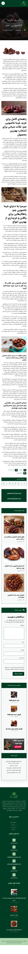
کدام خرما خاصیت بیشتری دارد (13, 768)
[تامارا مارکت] (23, 3)
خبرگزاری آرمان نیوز (16, 943)
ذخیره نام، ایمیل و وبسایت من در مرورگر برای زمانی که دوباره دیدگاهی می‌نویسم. (14, 668)
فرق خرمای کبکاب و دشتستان (14, 770)
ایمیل (22, 650)
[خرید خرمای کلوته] (14, 695)
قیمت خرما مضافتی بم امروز (13, 773)
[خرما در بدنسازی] (14, 909)
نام (23, 642)
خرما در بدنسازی (14, 766)
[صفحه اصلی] (24, 30)
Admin (21, 470)
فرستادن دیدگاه (18, 674)
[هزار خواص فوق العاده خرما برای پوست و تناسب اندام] (14, 892)
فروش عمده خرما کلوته (14, 715)
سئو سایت (17, 941)
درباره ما (13, 825)
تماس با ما (13, 827)
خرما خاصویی (19, 473)
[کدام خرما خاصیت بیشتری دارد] (14, 924)
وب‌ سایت (21, 658)
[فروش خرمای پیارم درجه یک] (14, 723)
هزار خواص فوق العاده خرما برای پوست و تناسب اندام (13, 762)
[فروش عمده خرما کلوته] (14, 709)
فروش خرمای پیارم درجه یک (14, 729)
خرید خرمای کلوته (14, 700)
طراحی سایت (23, 941)
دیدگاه (22, 625)
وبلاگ (13, 829)
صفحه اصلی (13, 822)
